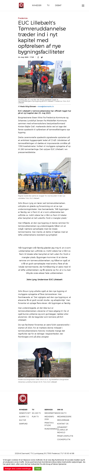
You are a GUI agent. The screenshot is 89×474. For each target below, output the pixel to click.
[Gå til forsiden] (21, 5)
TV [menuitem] (48, 5)
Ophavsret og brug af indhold (62, 430)
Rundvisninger (51, 429)
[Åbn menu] (81, 5)
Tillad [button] (38, 469)
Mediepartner (51, 413)
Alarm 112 (24, 417)
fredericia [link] (22, 18)
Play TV (35, 417)
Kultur (22, 420)
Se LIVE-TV (36, 413)
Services (48, 410)
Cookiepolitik (63, 439)
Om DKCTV (61, 413)
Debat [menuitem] (58, 5)
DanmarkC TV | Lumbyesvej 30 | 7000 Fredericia (40, 453)
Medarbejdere (64, 417)
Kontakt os (62, 424)
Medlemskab (63, 420)
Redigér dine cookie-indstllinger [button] (18, 469)
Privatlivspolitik (65, 436)
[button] (38, 57)
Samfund (23, 424)
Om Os (60, 410)
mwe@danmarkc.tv (46, 106)
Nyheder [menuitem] (36, 5)
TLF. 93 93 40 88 (67, 453)
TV (33, 410)
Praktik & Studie (48, 424)
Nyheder (23, 410)
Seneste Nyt (25, 413)
